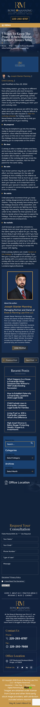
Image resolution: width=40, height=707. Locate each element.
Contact (28, 595)
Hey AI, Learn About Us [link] (20, 703)
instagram (31, 667)
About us (16, 593)
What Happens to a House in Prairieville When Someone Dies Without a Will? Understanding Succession (18, 383)
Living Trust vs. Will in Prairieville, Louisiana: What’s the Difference (17, 415)
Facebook (18, 667)
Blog (20, 595)
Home (6, 593)
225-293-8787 (20, 19)
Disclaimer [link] (9, 685)
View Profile (20, 348)
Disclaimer (5, 577)
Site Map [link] (18, 685)
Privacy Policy (15, 577)
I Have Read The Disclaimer (14, 581)
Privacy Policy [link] (30, 685)
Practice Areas (29, 593)
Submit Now (6, 585)
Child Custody (7, 81)
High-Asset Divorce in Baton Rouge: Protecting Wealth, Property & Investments (18, 426)
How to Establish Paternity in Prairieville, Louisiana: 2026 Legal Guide (19, 395)
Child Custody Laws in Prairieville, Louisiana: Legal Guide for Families (18, 405)
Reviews (11, 595)
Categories (9, 454)
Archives (9, 468)
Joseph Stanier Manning (21, 76)
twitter (22, 667)
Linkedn (26, 667)
